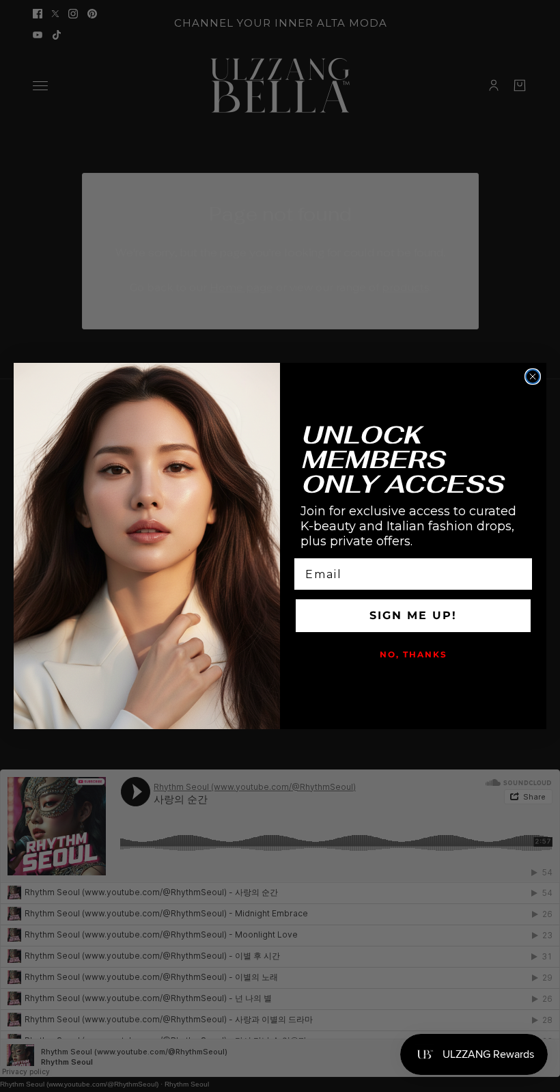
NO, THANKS (413, 654)
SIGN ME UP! (413, 615)
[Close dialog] (533, 376)
